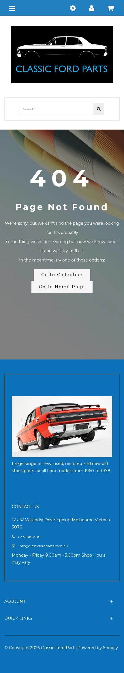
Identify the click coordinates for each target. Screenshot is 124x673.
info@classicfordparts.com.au (43, 546)
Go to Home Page (62, 286)
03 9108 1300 (29, 536)
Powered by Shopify (97, 647)
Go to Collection (62, 274)
